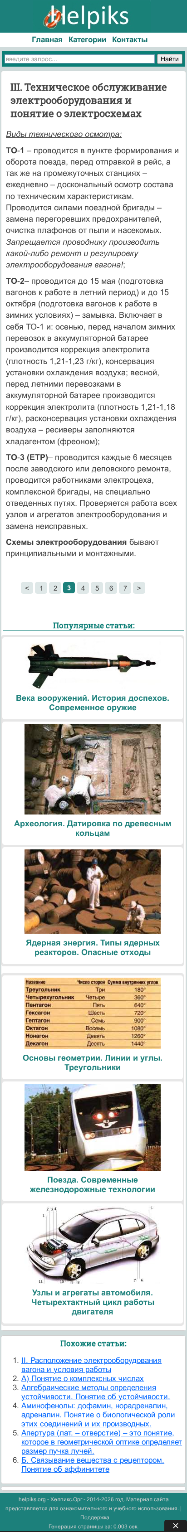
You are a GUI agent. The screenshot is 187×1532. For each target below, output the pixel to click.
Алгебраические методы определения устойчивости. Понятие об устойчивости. (95, 1392)
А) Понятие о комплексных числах (82, 1378)
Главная (47, 39)
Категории (87, 39)
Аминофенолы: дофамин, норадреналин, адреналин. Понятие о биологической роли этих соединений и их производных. (98, 1414)
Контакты (130, 39)
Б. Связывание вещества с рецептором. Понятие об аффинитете (92, 1465)
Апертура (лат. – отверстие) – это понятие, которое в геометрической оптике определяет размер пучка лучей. (101, 1442)
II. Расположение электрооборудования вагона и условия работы (91, 1365)
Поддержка (94, 1517)
